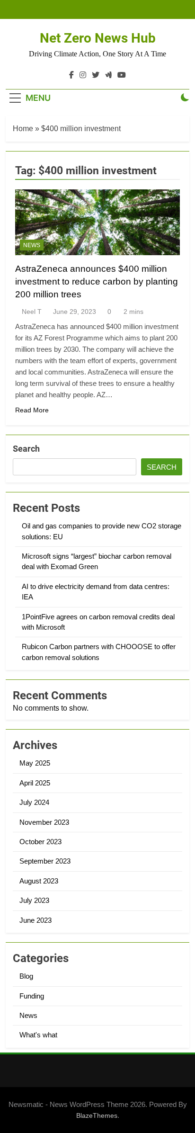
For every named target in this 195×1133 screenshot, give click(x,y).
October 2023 (40, 842)
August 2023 (38, 881)
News (31, 245)
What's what (38, 1035)
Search (26, 449)
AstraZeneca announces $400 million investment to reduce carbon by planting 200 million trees (96, 281)
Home (23, 129)
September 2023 (45, 861)
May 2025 (34, 763)
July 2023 (34, 900)
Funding (31, 996)
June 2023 (35, 920)
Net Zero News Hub (98, 38)
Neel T (32, 311)
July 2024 (34, 802)
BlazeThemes (96, 1115)
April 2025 (34, 783)
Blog (26, 976)
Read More (32, 410)
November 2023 (44, 822)
